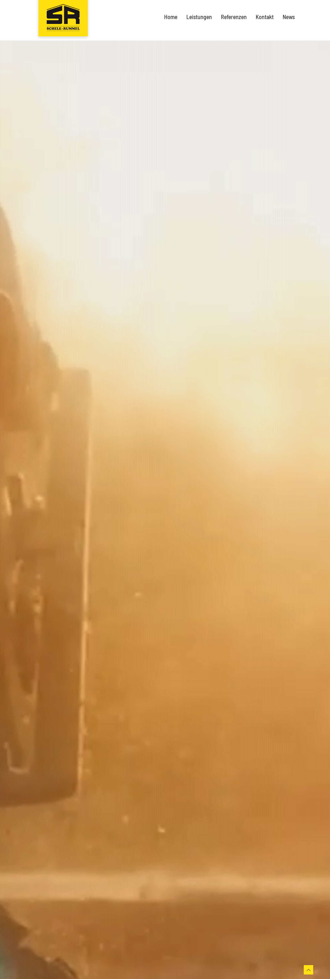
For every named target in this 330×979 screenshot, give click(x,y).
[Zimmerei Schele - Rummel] (63, 20)
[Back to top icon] (308, 970)
